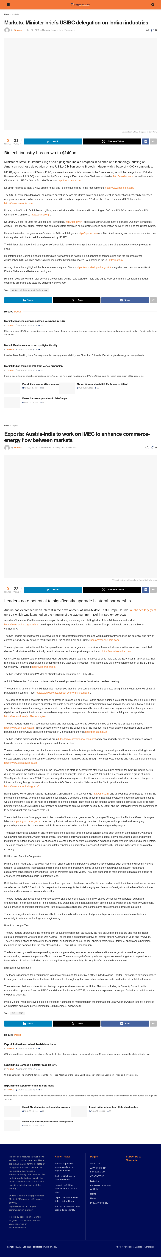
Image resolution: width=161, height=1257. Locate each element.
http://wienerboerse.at (44, 666)
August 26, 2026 (24, 1069)
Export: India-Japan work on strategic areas (29, 1085)
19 (43, 388)
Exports (15, 426)
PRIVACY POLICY (99, 1203)
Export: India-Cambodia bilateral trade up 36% (30, 1065)
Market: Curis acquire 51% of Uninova (40, 383)
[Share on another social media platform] (153, 141)
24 (41, 370)
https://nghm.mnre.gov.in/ (27, 821)
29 (43, 1111)
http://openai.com (88, 233)
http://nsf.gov (116, 260)
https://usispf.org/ (40, 214)
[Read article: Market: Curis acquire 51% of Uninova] (12, 388)
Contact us (149, 1247)
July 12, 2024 (33, 30)
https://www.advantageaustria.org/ (77, 739)
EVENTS (94, 1181)
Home (6, 14)
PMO (21, 1013)
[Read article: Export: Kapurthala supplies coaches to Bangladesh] (12, 1125)
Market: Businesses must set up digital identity (30, 345)
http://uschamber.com (69, 180)
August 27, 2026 (24, 349)
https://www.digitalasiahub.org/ (21, 762)
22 (98, 388)
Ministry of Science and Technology (29, 290)
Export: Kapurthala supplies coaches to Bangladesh (47, 1121)
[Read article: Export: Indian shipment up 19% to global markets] (79, 1111)
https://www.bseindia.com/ (119, 187)
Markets (15, 14)
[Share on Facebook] (145, 141)
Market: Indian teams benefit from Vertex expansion (33, 366)
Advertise (128, 1247)
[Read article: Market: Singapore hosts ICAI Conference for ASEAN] (67, 388)
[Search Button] (152, 4)
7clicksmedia (50, 1247)
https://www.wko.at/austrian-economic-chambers (62, 692)
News (93, 1198)
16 (41, 325)
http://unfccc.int (101, 793)
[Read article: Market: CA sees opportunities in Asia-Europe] (12, 402)
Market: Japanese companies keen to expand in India (34, 321)
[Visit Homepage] (80, 5)
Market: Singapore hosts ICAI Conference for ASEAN (102, 383)
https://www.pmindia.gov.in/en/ (21, 624)
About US (95, 1163)
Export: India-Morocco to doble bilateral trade (30, 1044)
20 (43, 402)
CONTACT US (97, 1176)
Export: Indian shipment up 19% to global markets (113, 1106)
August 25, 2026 (24, 370)
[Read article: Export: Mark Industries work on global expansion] (12, 1111)
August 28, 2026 (24, 325)
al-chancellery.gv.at (143, 610)
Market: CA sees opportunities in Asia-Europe (44, 398)
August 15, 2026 (98, 1111)
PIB (13, 1013)
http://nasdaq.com (123, 176)
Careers (138, 1247)
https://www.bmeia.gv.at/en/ (19, 727)
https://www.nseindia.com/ (18, 203)
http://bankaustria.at (96, 731)
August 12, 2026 (31, 1125)
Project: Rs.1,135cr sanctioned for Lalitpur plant (66, 1188)
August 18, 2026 (31, 1111)
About (118, 1247)
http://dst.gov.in (74, 222)
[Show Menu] (8, 4)
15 (41, 349)
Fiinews (18, 30)
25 (41, 1090)
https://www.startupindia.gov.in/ (94, 267)
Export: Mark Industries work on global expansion (46, 1106)
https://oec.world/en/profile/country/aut (25, 716)
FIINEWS (17, 1247)
